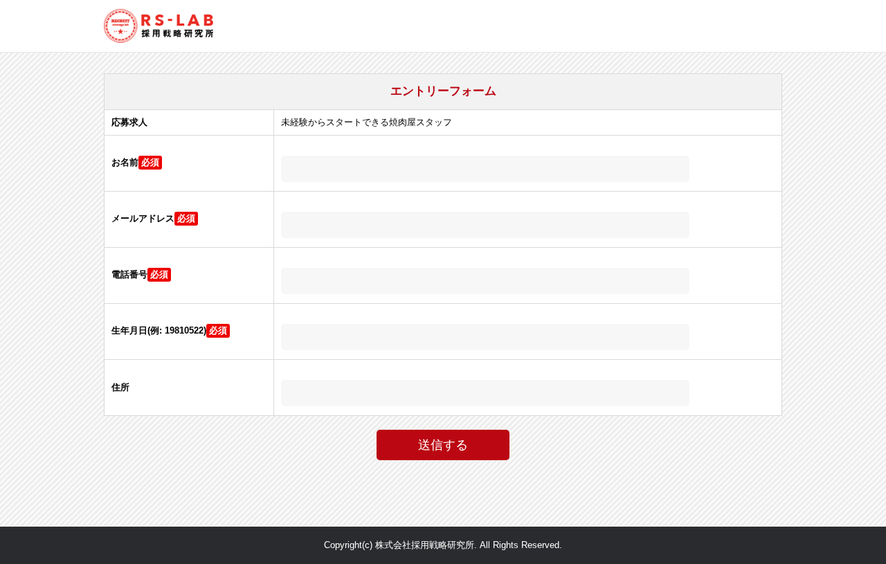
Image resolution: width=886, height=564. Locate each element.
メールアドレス (142, 218)
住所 (120, 387)
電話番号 (129, 274)
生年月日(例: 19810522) (158, 330)
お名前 (124, 162)
